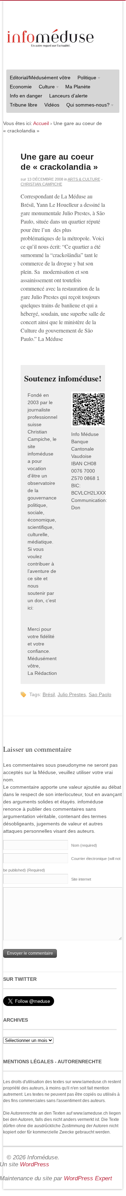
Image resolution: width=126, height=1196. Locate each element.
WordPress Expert (88, 1178)
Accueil (41, 123)
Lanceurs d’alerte (68, 96)
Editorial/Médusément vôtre (40, 77)
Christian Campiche (41, 184)
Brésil (49, 694)
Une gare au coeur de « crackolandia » (59, 162)
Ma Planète (77, 86)
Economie (21, 86)
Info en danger (26, 96)
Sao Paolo (100, 694)
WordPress (34, 1164)
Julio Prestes (72, 694)
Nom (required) (84, 845)
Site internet (81, 879)
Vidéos (51, 105)
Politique (85, 78)
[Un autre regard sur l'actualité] (51, 37)
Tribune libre (23, 105)
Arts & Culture (84, 179)
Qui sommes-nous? (86, 105)
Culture (45, 87)
